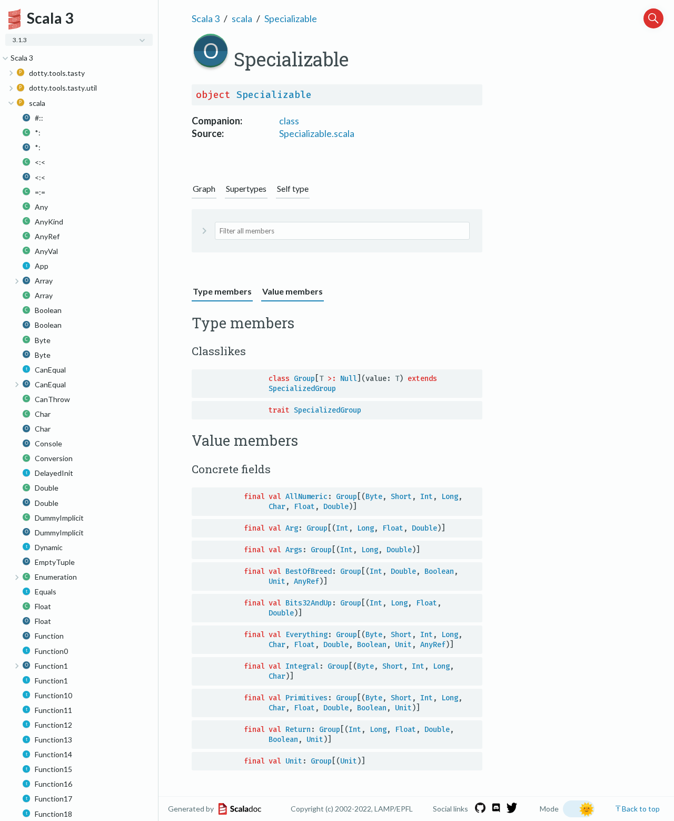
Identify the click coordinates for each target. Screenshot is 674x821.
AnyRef (306, 581)
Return (298, 730)
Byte (373, 497)
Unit (277, 581)
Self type (293, 188)
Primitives (306, 698)
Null (348, 379)
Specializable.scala (316, 133)
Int (426, 497)
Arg (291, 528)
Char (277, 507)
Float (304, 507)
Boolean (439, 571)
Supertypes (246, 188)
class (289, 120)
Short (401, 497)
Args (293, 550)
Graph (204, 188)
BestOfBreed (308, 571)
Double (336, 507)
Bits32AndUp (308, 603)
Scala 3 (206, 18)
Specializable (290, 18)
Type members (222, 291)
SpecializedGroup (302, 389)
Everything (306, 635)
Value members (292, 291)
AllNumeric (306, 497)
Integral (302, 666)
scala (242, 18)
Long (449, 497)
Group (304, 379)
